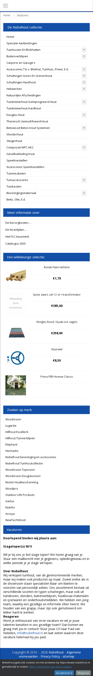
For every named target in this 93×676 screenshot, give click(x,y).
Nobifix (10, 507)
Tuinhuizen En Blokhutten (23, 50)
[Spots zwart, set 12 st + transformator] (15, 303)
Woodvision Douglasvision (23, 476)
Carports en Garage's (20, 63)
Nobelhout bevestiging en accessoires (30, 457)
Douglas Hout (15, 115)
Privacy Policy (50, 656)
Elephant (11, 444)
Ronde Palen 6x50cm (57, 267)
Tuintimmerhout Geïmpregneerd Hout (31, 102)
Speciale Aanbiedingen (21, 43)
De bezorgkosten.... (18, 223)
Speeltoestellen (17, 160)
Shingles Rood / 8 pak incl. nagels (56, 322)
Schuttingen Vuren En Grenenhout (29, 76)
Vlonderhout (14, 134)
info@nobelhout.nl (30, 633)
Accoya (10, 514)
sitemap (68, 656)
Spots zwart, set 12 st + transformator (57, 294)
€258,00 (57, 333)
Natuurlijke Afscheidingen (23, 95)
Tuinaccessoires (17, 180)
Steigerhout (14, 141)
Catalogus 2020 (15, 243)
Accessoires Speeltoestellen (25, 167)
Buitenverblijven (17, 56)
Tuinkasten (13, 186)
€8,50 (57, 360)
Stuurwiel (57, 349)
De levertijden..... (16, 230)
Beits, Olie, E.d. (16, 199)
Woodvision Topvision (20, 470)
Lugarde (10, 426)
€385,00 (57, 306)
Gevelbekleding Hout (20, 154)
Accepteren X (64, 672)
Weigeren (83, 672)
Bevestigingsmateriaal (21, 193)
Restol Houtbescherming (21, 482)
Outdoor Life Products (20, 495)
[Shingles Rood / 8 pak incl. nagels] (15, 330)
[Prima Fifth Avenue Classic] (15, 385)
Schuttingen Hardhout (21, 82)
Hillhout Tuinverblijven (20, 438)
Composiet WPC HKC (20, 147)
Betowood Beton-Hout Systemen (28, 128)
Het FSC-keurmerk (17, 236)
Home (10, 37)
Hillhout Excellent (16, 432)
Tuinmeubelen (16, 173)
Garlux (9, 501)
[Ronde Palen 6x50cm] (15, 276)
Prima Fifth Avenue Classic (56, 376)
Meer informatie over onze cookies (50, 666)
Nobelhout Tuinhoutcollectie (24, 463)
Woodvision (13, 419)
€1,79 (57, 278)
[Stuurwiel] (15, 358)
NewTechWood (15, 520)
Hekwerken (14, 89)
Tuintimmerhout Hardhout (23, 108)
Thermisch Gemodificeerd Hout (27, 121)
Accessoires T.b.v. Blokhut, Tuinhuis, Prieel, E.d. (37, 69)
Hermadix (11, 451)
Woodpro (11, 488)
